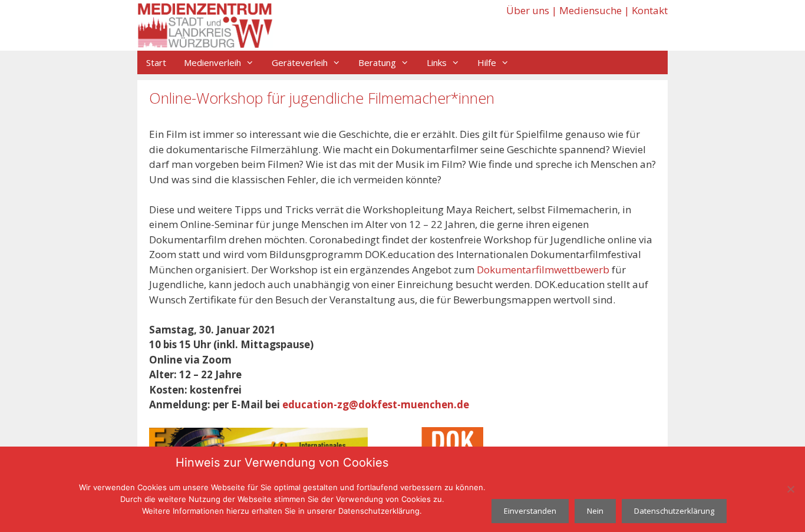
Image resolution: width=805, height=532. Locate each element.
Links (437, 62)
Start (156, 62)
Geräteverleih (300, 62)
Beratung (377, 62)
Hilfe (486, 62)
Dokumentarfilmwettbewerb (543, 269)
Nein (595, 510)
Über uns (527, 10)
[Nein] (790, 489)
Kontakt (650, 10)
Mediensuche (590, 10)
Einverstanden (530, 510)
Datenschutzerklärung (674, 510)
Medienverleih (212, 62)
